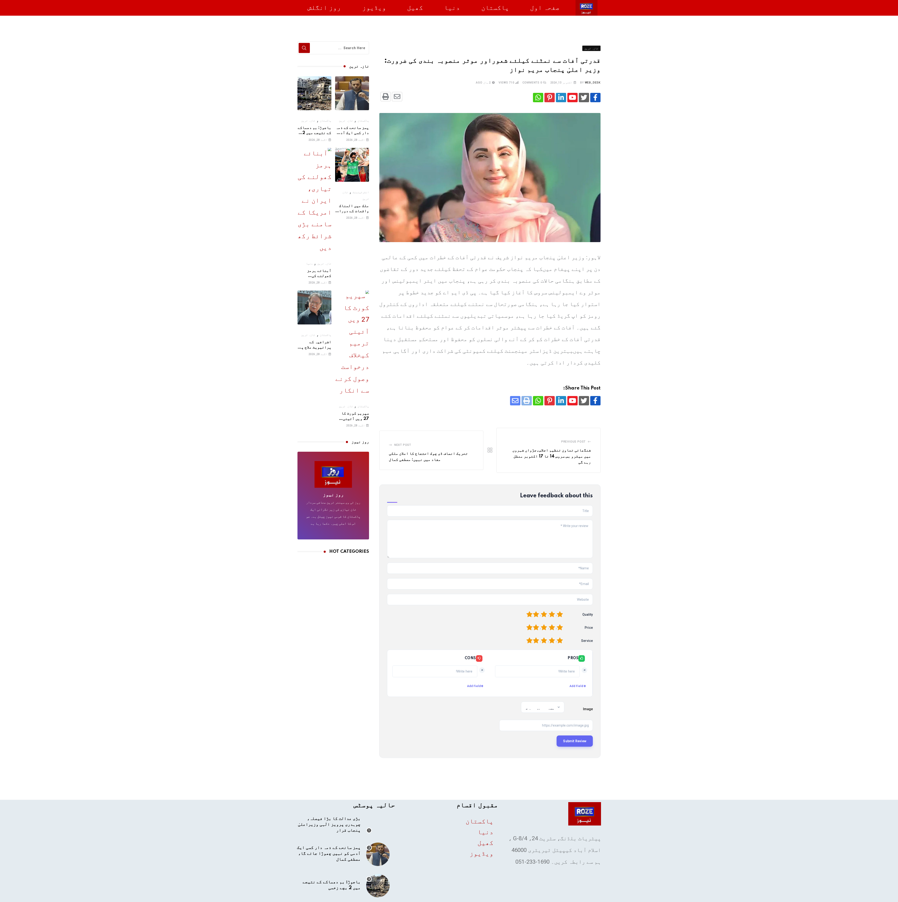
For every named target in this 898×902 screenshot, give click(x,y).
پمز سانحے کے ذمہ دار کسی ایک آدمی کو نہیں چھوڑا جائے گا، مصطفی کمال (329, 853)
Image (588, 709)
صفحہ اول (545, 7)
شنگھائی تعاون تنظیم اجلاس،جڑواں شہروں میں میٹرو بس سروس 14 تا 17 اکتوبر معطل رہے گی (551, 456)
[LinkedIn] (561, 97)
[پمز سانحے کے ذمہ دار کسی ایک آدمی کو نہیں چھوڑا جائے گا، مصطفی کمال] (352, 93)
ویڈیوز (374, 7)
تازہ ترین (346, 120)
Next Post (402, 445)
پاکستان (495, 7)
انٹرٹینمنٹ (361, 192)
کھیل (415, 7)
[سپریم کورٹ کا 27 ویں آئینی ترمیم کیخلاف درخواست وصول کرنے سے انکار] (352, 343)
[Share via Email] (397, 96)
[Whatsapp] (538, 97)
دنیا (452, 7)
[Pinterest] (549, 97)
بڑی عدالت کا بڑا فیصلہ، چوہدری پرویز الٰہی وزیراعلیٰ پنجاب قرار (329, 824)
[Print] (385, 96)
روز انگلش (324, 7)
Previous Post (573, 441)
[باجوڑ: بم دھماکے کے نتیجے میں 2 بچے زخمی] (314, 93)
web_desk (593, 82)
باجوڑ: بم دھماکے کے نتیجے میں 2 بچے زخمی (314, 133)
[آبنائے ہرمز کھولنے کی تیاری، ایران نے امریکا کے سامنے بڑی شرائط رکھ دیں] (314, 200)
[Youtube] (572, 97)
